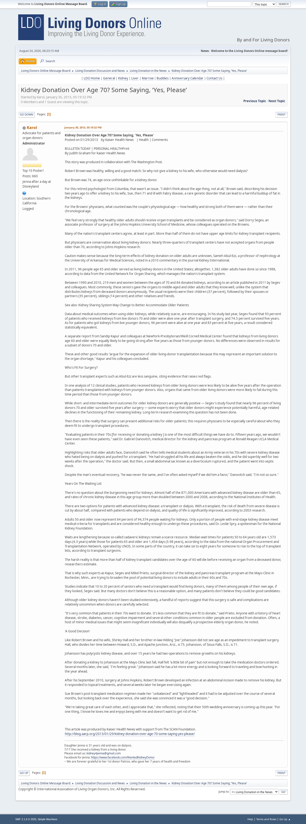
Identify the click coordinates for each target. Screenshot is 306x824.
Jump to (224, 792)
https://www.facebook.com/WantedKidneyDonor (123, 757)
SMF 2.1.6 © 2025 (25, 819)
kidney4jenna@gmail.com (104, 753)
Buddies (163, 78)
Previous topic (254, 101)
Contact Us (214, 78)
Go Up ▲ (285, 819)
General (109, 78)
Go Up (24, 773)
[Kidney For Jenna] (24, 192)
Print (281, 114)
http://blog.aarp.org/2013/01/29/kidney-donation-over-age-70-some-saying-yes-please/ (130, 734)
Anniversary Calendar (187, 78)
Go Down (26, 114)
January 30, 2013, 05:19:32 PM (83, 127)
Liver (135, 78)
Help (250, 819)
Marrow (147, 78)
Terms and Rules (266, 819)
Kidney (123, 78)
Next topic (276, 101)
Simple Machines (47, 819)
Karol (32, 127)
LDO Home (92, 78)
